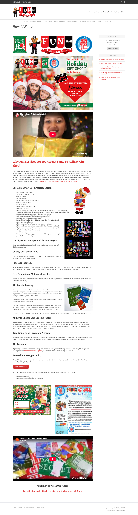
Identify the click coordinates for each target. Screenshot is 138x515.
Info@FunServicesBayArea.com (117, 509)
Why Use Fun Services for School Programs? (112, 59)
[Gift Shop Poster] (32, 385)
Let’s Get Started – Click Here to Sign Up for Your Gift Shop (52, 491)
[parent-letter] (73, 385)
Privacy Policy (40, 507)
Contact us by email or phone (33, 351)
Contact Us (20, 507)
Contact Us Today (113, 48)
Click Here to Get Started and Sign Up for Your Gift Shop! (58, 181)
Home (14, 507)
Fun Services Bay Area (119, 510)
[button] (110, 21)
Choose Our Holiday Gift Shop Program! (111, 63)
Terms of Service (30, 507)
